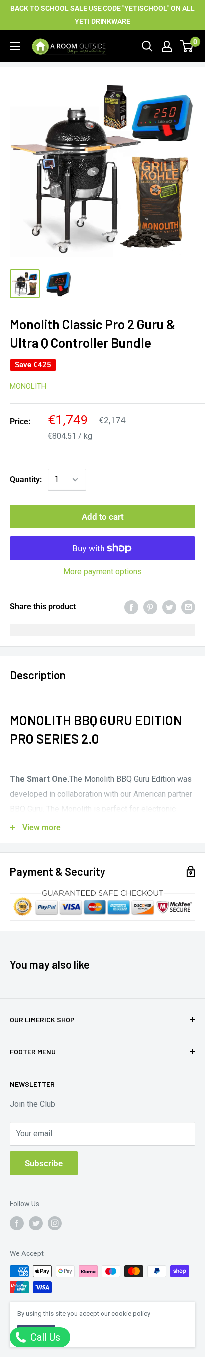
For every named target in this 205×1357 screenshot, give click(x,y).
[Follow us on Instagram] (55, 1223)
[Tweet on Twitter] (169, 606)
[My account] (167, 46)
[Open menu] (15, 46)
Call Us (44, 1337)
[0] (187, 46)
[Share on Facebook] (131, 606)
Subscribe (44, 1163)
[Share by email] (188, 606)
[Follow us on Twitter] (36, 1223)
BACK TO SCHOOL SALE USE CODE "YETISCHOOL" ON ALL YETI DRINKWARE (102, 14)
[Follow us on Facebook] (17, 1223)
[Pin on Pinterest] (150, 606)
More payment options (102, 571)
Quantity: (26, 479)
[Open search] (147, 46)
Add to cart (103, 517)
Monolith (28, 386)
